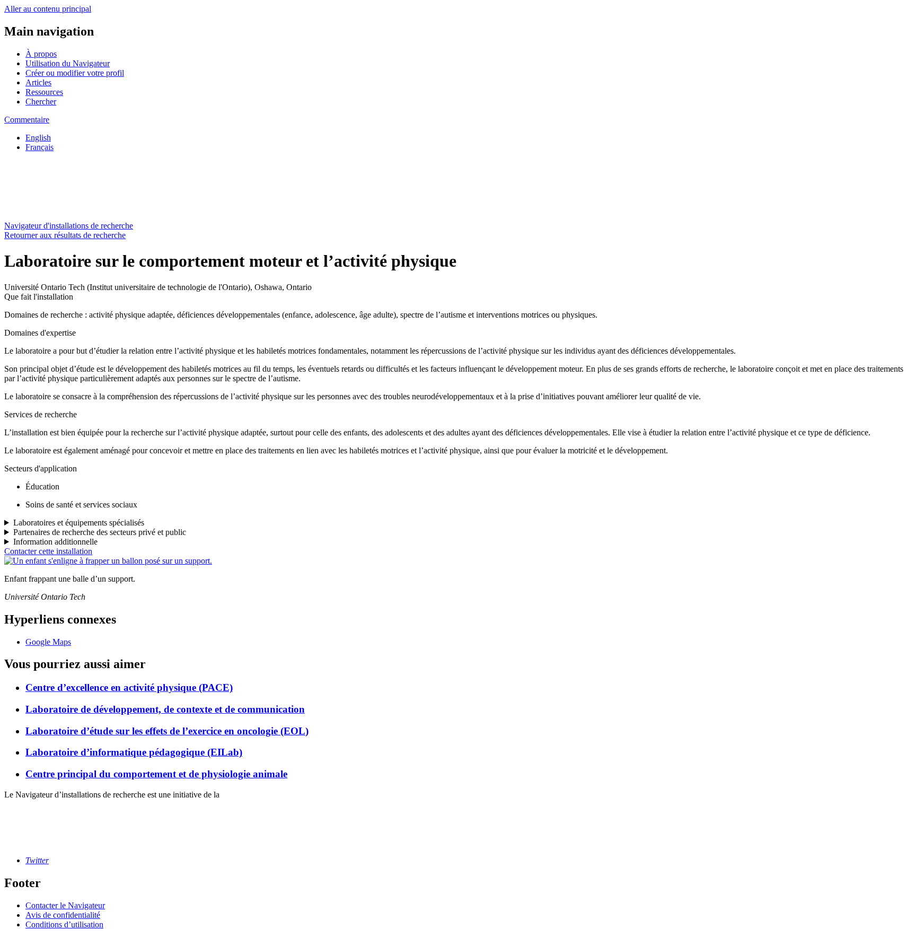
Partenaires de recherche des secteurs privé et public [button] (99, 532)
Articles (38, 82)
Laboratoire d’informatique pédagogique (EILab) (133, 752)
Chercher (40, 101)
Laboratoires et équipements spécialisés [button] (78, 522)
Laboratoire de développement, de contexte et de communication (165, 709)
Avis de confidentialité (62, 914)
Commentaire (26, 119)
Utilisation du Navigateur (67, 63)
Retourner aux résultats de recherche (65, 235)
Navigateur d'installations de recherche (68, 225)
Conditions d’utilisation (64, 924)
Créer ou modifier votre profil (74, 72)
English (38, 137)
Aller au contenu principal (47, 8)
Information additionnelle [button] (55, 541)
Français (39, 147)
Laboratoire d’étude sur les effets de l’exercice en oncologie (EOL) (167, 731)
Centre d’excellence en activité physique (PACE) (129, 687)
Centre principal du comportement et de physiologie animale (156, 773)
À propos (41, 53)
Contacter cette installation (48, 551)
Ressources (44, 92)
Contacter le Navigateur (65, 905)
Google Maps (48, 641)
